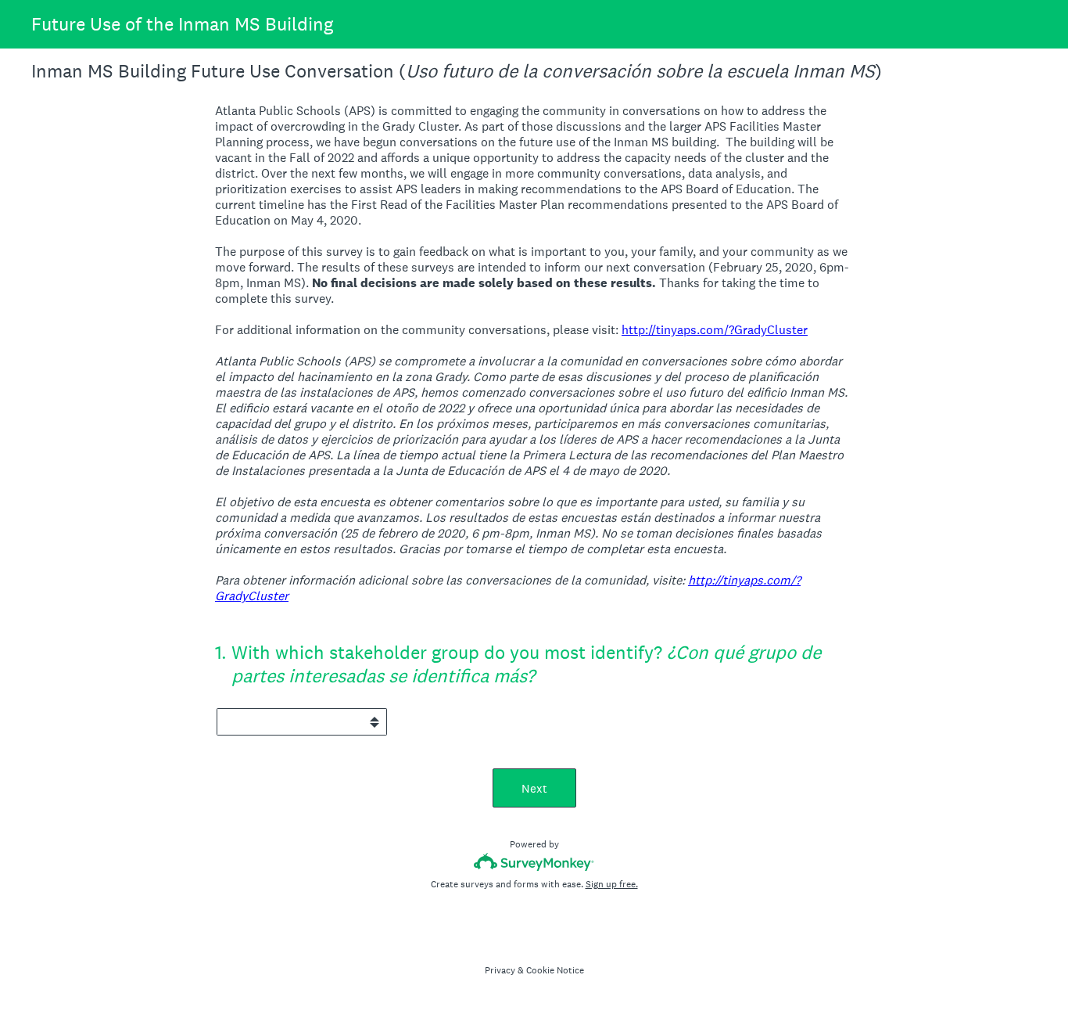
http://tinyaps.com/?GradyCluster (715, 330)
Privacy (500, 970)
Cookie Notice (555, 970)
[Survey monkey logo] (534, 861)
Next (534, 788)
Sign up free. (612, 884)
